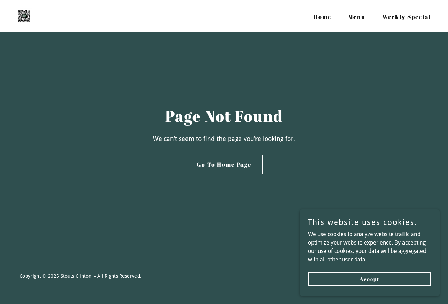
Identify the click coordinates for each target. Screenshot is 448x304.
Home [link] (322, 17)
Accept (370, 279)
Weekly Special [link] (406, 17)
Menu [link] (356, 17)
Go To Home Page (224, 164)
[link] (24, 15)
